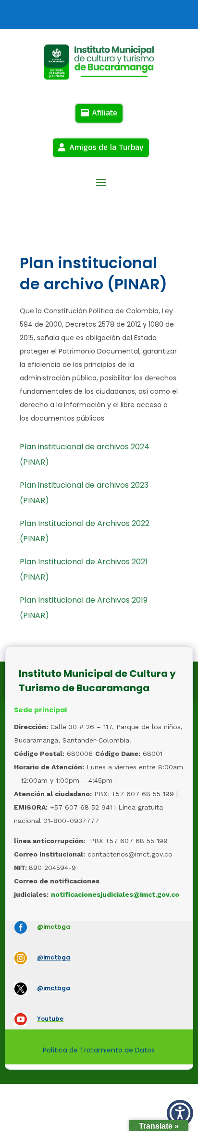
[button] (180, 1113)
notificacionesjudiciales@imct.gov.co (115, 894)
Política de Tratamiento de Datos (99, 1050)
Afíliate (104, 113)
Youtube (50, 1019)
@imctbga (53, 927)
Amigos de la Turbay (106, 147)
